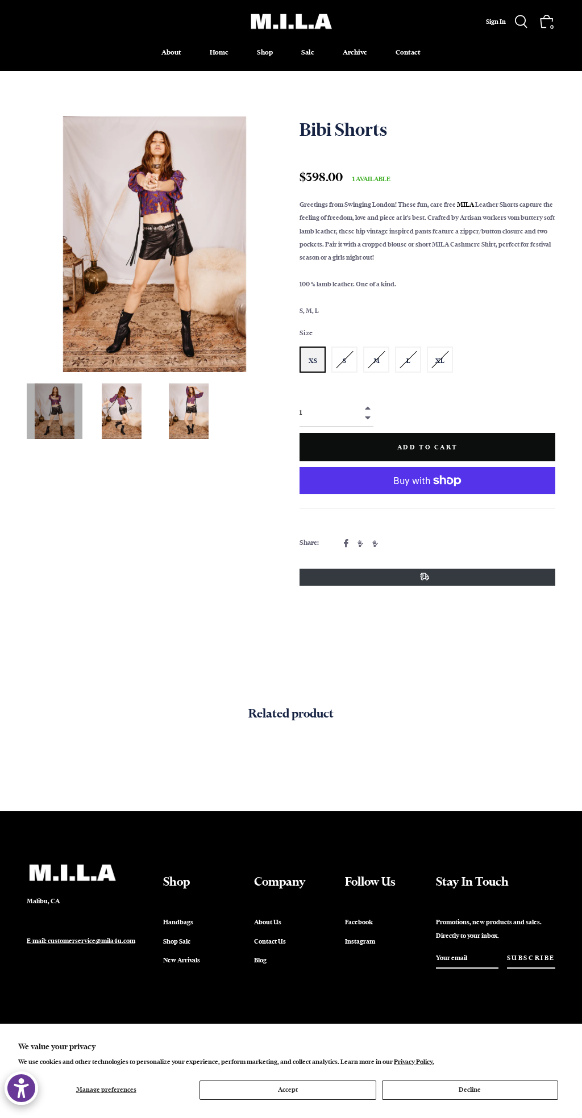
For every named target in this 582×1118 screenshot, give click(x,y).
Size (306, 333)
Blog (260, 960)
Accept (288, 1089)
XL (439, 360)
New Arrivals (181, 960)
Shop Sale (177, 941)
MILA (465, 204)
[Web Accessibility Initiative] (21, 1088)
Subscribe (531, 957)
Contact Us (270, 941)
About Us (267, 922)
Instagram (360, 941)
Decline (470, 1089)
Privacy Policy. (414, 1061)
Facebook (359, 922)
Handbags (178, 922)
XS (313, 360)
